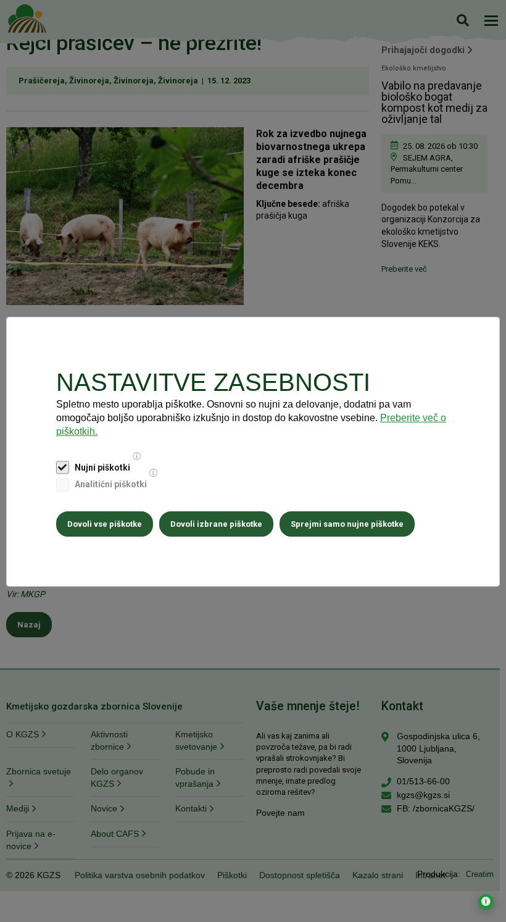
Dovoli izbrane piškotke (216, 524)
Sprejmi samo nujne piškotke (347, 524)
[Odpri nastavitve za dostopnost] (486, 902)
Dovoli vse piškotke (104, 524)
